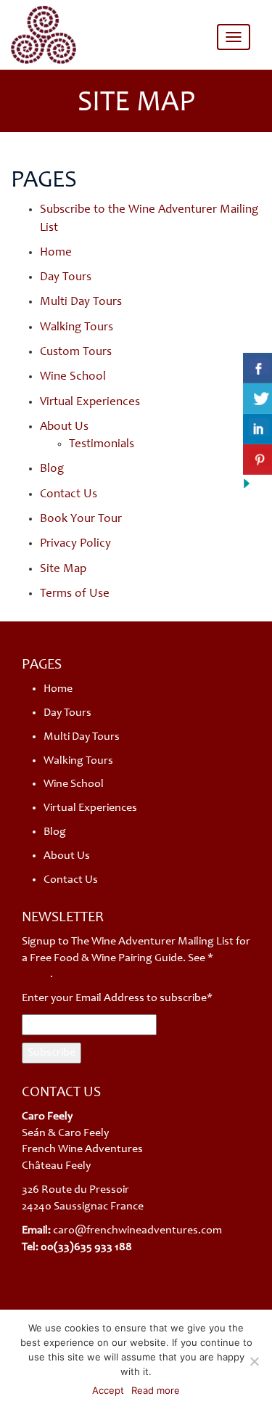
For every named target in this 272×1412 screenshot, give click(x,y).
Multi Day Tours (81, 302)
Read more (155, 1390)
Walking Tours (76, 328)
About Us (64, 427)
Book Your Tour (81, 519)
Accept (108, 1390)
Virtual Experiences (90, 402)
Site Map (63, 569)
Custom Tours (76, 352)
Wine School (73, 377)
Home (56, 253)
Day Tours (65, 278)
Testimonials (101, 444)
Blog (52, 469)
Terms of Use (75, 594)
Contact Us (68, 495)
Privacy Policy (75, 544)
